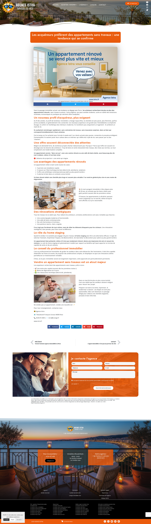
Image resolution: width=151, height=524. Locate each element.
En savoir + (19, 519)
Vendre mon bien (45, 493)
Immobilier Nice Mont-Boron (82, 505)
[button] (132, 3)
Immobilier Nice (33, 505)
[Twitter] (147, 10)
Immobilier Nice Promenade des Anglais (62, 507)
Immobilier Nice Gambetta (81, 513)
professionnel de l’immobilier (49, 251)
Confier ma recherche (75, 493)
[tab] (55, 4)
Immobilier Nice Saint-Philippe (82, 510)
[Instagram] (147, 7)
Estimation (75, 490)
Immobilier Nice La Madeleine (36, 507)
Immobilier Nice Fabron (103, 513)
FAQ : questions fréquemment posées (38, 504)
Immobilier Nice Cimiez (35, 514)
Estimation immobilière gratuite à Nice (106, 504)
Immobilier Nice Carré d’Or (59, 514)
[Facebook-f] (105, 521)
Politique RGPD (105, 498)
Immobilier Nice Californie (81, 514)
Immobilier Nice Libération (36, 513)
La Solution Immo (68, 521)
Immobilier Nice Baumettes (104, 514)
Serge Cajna (56, 504)
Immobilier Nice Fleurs (80, 507)
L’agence (45, 490)
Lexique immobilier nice (75, 495)
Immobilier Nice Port (57, 513)
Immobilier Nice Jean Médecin (59, 508)
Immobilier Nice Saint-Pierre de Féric (106, 508)
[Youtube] (147, 2)
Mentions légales (105, 490)
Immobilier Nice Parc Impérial (82, 511)
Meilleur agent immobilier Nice (82, 504)
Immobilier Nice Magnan (103, 511)
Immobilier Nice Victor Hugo (82, 508)
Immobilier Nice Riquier (35, 511)
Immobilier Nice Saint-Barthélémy (60, 510)
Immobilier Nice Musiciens (104, 505)
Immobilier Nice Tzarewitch (36, 510)
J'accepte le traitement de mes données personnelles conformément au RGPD (93, 380)
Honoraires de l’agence (105, 495)
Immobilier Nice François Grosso (105, 507)
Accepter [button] (6, 519)
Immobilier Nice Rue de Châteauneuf (38, 508)
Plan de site (105, 493)
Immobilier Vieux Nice (57, 505)
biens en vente (72, 148)
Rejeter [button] (12, 519)
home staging (52, 243)
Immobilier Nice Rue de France (104, 510)
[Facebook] (147, 5)
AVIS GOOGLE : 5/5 (132, 8)
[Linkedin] (119, 521)
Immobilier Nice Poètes (58, 511)
